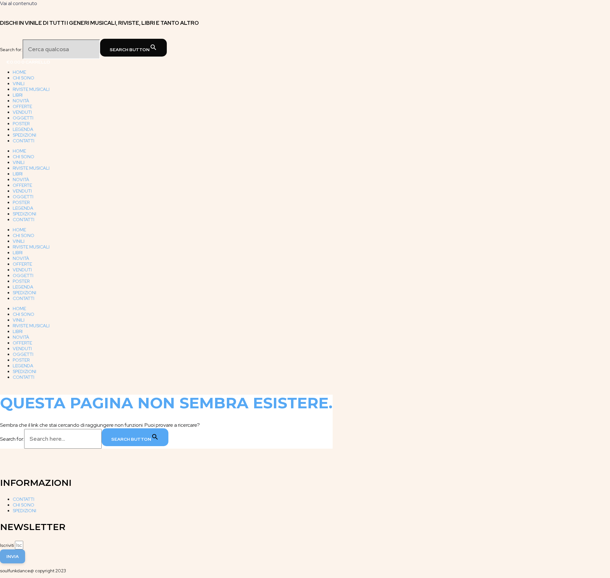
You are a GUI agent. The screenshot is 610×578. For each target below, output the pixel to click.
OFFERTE (22, 106)
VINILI (18, 83)
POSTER (21, 123)
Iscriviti (7, 545)
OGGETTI (23, 118)
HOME (19, 72)
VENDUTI (22, 112)
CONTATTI (23, 141)
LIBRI (18, 95)
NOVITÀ (21, 101)
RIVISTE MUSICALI (31, 89)
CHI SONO (23, 78)
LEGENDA (23, 129)
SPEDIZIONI (24, 135)
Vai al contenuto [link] (18, 3)
